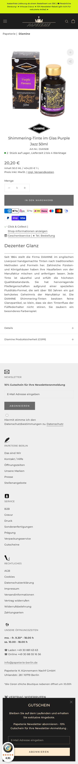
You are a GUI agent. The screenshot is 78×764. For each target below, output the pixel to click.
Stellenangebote (15, 482)
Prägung (10, 532)
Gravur (8, 514)
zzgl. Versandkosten (41, 172)
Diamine (24, 33)
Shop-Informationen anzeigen (28, 231)
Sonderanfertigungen (18, 526)
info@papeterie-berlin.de (21, 662)
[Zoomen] (70, 52)
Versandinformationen (19, 594)
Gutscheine (11, 544)
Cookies (9, 576)
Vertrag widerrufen (16, 600)
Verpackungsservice (17, 538)
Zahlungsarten (14, 612)
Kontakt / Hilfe (13, 459)
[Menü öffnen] (5, 21)
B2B (7, 508)
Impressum (11, 588)
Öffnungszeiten (14, 465)
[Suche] (66, 21)
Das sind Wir (12, 453)
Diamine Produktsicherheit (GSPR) (25, 339)
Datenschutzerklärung (19, 582)
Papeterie (9, 33)
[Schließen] (71, 702)
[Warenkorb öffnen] (73, 21)
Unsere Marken (14, 471)
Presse (8, 477)
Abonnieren (39, 751)
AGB (7, 570)
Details (8, 327)
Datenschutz (55, 424)
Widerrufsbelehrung (17, 606)
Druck (8, 520)
